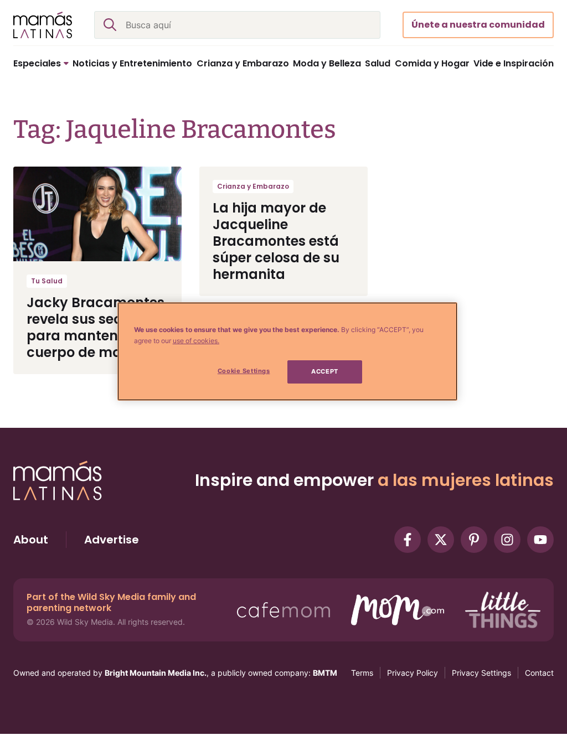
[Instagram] (507, 539)
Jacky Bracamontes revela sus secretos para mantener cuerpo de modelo (95, 327)
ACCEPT (324, 371)
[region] (287, 351)
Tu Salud (47, 281)
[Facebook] (407, 539)
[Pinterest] (474, 539)
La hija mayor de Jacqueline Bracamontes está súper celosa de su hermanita (276, 241)
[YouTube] (540, 539)
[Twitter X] (440, 539)
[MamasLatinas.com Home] (42, 25)
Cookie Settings (244, 371)
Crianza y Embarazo (253, 186)
